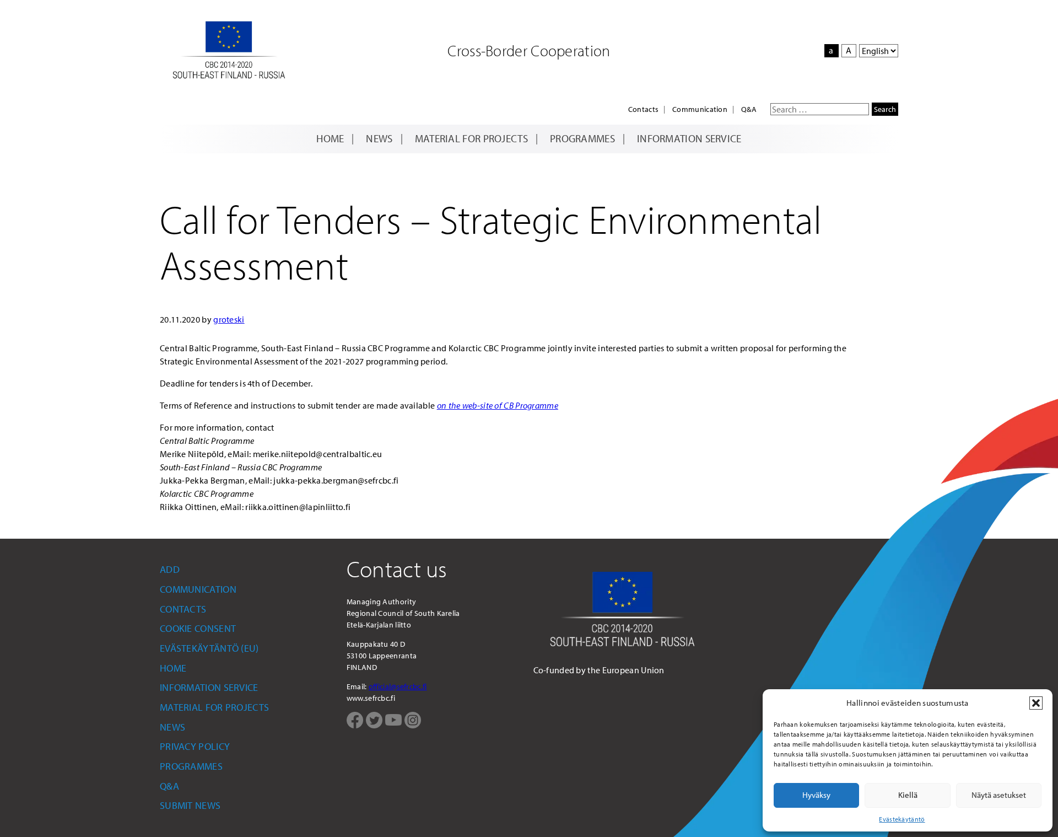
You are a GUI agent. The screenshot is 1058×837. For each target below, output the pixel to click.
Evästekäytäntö (902, 819)
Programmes (582, 138)
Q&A (749, 109)
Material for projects (471, 138)
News (379, 138)
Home (330, 138)
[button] (1035, 703)
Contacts (643, 109)
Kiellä (907, 795)
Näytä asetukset (998, 795)
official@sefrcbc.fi (398, 686)
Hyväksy (816, 795)
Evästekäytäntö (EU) (209, 648)
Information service (689, 138)
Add (170, 569)
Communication (699, 109)
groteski (228, 319)
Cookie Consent (198, 628)
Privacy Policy (195, 746)
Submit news (190, 805)
